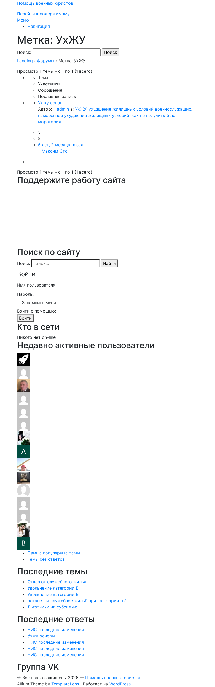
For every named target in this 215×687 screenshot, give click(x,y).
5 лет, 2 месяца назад (60, 144)
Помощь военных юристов (45, 3)
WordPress (120, 683)
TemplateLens (65, 683)
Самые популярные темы (54, 552)
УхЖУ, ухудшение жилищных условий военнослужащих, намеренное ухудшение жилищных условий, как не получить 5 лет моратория (115, 115)
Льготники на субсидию (52, 607)
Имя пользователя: (36, 285)
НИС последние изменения (56, 629)
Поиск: (24, 52)
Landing (25, 60)
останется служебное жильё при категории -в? (77, 600)
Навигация (39, 26)
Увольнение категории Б (53, 588)
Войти (25, 318)
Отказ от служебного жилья (57, 581)
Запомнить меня (39, 302)
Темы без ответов (46, 559)
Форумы (45, 60)
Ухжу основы (52, 102)
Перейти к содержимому (43, 13)
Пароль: (25, 294)
